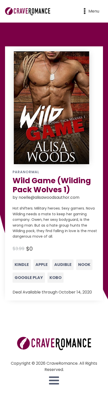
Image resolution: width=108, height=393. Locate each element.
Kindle (22, 264)
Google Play (29, 277)
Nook (84, 264)
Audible (63, 264)
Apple (41, 264)
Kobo (55, 277)
